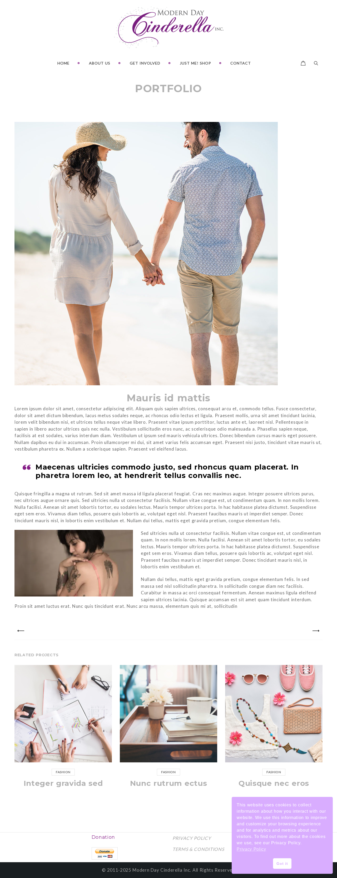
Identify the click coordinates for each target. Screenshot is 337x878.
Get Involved (145, 63)
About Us (99, 63)
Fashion (63, 772)
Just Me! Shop (195, 63)
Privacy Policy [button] (251, 849)
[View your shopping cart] (303, 62)
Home (63, 63)
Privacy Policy (191, 838)
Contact (240, 63)
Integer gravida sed (63, 783)
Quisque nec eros (274, 783)
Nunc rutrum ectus (168, 783)
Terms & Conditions (198, 849)
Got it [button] (282, 863)
